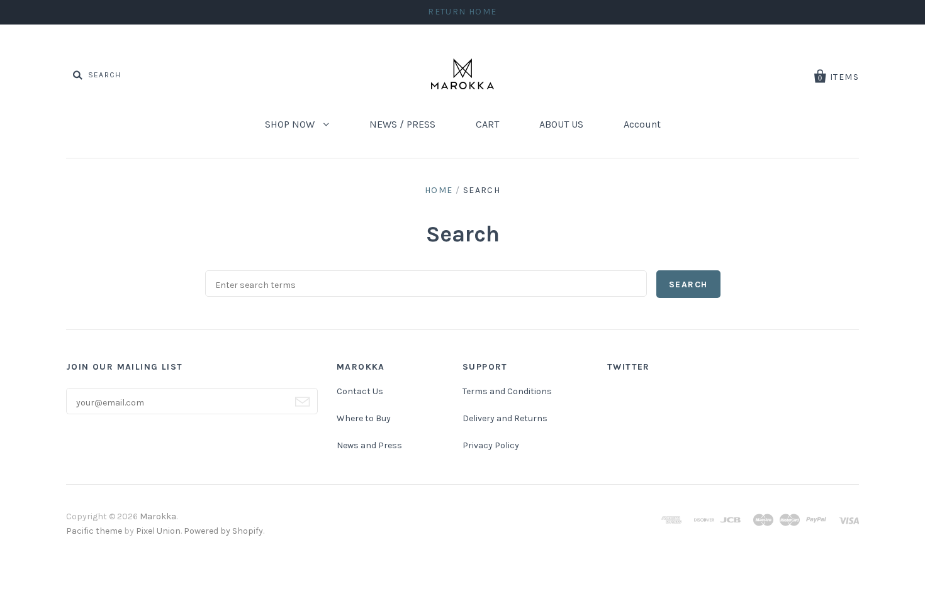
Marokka (158, 516)
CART (487, 124)
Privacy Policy (490, 445)
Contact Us (360, 391)
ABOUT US (561, 124)
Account (642, 124)
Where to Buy (364, 418)
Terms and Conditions (507, 391)
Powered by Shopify (223, 531)
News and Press (369, 445)
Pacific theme (94, 531)
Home (439, 190)
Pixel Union (158, 531)
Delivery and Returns (504, 418)
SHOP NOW (291, 124)
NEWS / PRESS (402, 124)
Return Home (462, 11)
